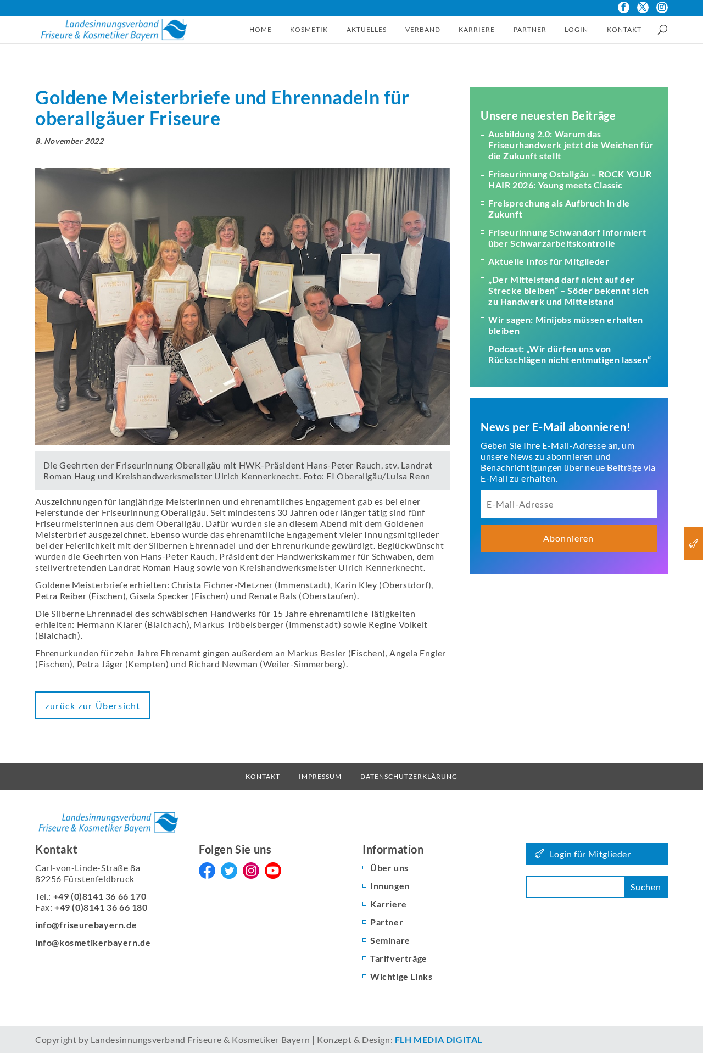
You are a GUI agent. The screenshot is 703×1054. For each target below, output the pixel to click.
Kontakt (624, 29)
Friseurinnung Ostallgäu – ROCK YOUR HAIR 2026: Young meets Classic (570, 179)
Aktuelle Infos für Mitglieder (548, 261)
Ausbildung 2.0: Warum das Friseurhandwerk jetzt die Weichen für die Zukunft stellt (571, 145)
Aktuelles (367, 29)
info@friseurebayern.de (86, 924)
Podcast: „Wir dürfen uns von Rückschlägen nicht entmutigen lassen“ (569, 354)
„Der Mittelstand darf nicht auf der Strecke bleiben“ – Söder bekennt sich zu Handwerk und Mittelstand (568, 290)
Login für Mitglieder (590, 854)
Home (260, 29)
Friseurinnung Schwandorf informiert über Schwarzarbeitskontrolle (567, 237)
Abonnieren (568, 538)
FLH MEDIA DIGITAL (438, 1039)
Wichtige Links (401, 976)
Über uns (389, 867)
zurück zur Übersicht (93, 705)
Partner (530, 29)
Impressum (320, 776)
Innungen (390, 885)
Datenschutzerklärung (408, 776)
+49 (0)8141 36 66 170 (100, 896)
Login (576, 29)
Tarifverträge (398, 958)
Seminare (390, 940)
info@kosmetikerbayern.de (92, 942)
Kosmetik (309, 29)
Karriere (477, 29)
